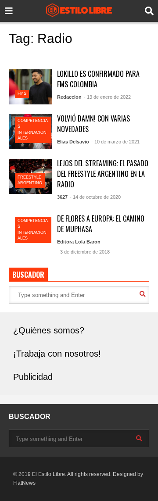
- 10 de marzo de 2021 (115, 141)
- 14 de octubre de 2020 (95, 197)
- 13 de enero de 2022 (107, 97)
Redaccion (69, 97)
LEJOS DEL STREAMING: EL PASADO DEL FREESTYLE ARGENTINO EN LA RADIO (102, 174)
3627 (62, 197)
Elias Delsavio (73, 141)
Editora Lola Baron (79, 241)
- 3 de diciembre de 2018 (83, 251)
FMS (22, 93)
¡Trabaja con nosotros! (57, 353)
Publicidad (33, 377)
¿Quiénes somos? (48, 330)
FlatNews (24, 483)
